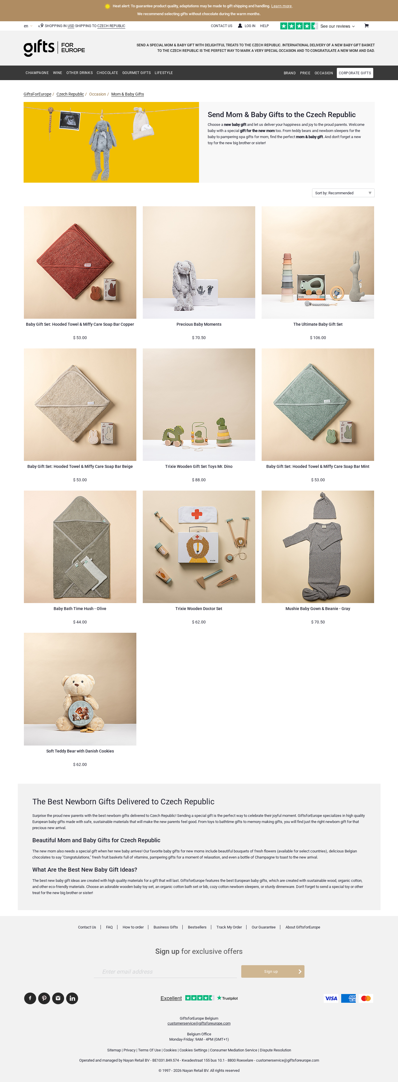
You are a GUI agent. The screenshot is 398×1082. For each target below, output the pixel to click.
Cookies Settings (193, 1050)
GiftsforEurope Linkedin (72, 998)
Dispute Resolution (275, 1050)
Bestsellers (197, 927)
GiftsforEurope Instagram (58, 998)
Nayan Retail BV (136, 1060)
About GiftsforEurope (303, 927)
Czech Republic (111, 26)
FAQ (109, 927)
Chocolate (107, 73)
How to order (133, 927)
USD (71, 26)
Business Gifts (166, 927)
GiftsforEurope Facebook (30, 998)
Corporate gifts (355, 73)
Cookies (170, 1050)
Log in (250, 26)
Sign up (271, 971)
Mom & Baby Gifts (127, 94)
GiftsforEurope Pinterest (44, 998)
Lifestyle (164, 73)
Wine (57, 73)
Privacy (129, 1050)
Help (264, 26)
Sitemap (114, 1050)
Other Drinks (79, 73)
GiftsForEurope (37, 94)
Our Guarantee (264, 927)
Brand (290, 73)
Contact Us (221, 26)
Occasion (324, 73)
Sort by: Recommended (334, 193)
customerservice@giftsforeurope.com (199, 1023)
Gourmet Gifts (136, 73)
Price (305, 73)
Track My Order (229, 927)
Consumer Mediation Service (233, 1050)
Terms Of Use (149, 1050)
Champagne (37, 73)
